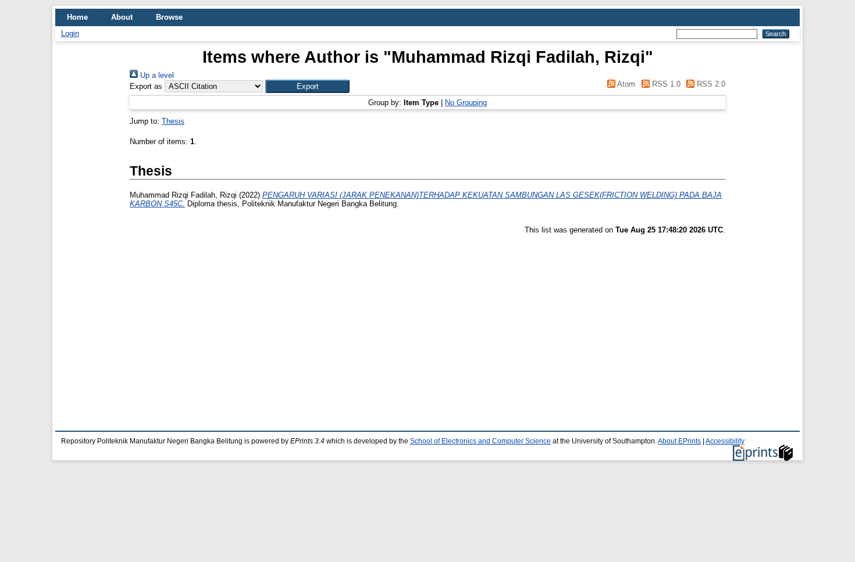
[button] (307, 86)
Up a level (156, 75)
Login (70, 33)
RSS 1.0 (665, 84)
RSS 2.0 (709, 84)
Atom (625, 84)
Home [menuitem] (77, 17)
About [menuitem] (122, 17)
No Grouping (466, 102)
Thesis (173, 121)
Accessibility (725, 441)
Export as (146, 86)
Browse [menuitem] (169, 17)
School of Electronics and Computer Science (480, 441)
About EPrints (679, 441)
